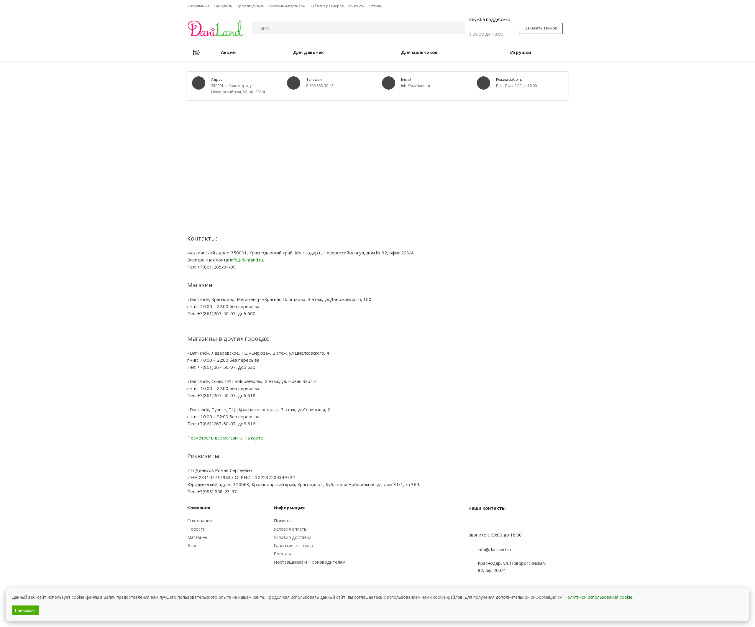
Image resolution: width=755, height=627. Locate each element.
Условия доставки (292, 537)
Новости (196, 529)
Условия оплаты (290, 529)
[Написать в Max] (487, 523)
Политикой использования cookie (598, 597)
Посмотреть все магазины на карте (225, 438)
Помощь (283, 521)
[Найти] (458, 28)
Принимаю (25, 610)
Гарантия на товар (293, 545)
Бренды (282, 554)
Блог (192, 545)
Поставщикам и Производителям (309, 562)
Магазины (198, 537)
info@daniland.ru (246, 260)
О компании (199, 521)
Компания (198, 508)
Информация (289, 508)
